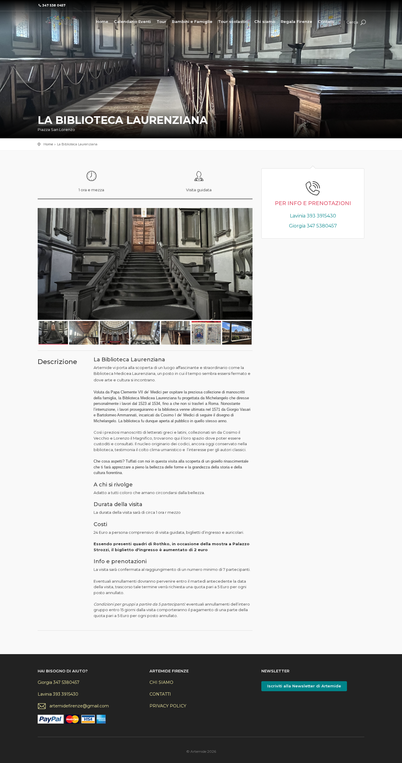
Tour (161, 21)
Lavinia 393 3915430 (313, 216)
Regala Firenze (296, 21)
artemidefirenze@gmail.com (79, 706)
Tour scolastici (233, 21)
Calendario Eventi (132, 21)
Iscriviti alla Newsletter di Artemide (304, 686)
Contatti (326, 21)
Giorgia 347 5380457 (313, 226)
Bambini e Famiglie (192, 21)
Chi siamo (264, 21)
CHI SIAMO (161, 682)
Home (102, 21)
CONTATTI (160, 694)
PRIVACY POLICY (167, 706)
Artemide (61, 21)
